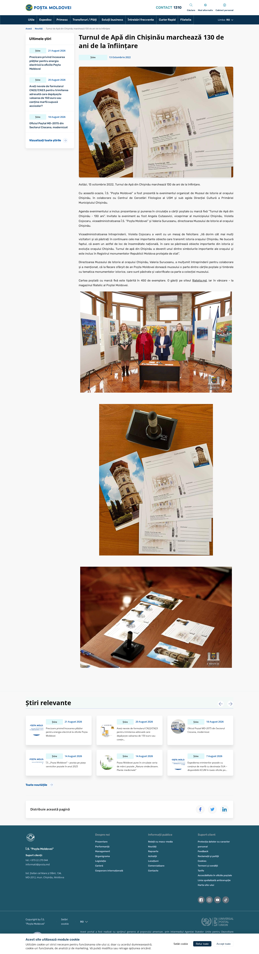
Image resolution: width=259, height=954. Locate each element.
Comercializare (156, 865)
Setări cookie (65, 921)
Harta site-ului (206, 885)
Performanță (102, 846)
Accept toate (224, 943)
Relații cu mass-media (160, 841)
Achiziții (152, 856)
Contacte (153, 870)
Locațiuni (153, 861)
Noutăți (152, 846)
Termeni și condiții (208, 865)
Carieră (99, 865)
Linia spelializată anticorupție (214, 880)
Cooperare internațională (109, 870)
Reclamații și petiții (208, 856)
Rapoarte (153, 851)
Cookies (202, 861)
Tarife (201, 870)
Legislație (100, 861)
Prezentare (101, 841)
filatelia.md (199, 280)
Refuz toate (202, 943)
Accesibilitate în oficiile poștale (215, 875)
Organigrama (102, 856)
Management (102, 851)
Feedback (203, 851)
